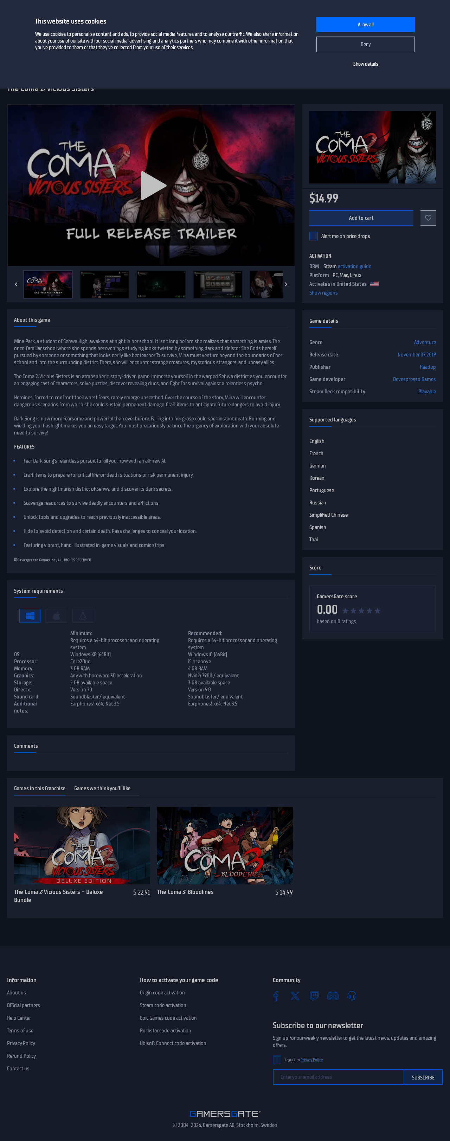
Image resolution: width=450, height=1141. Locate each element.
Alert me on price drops (345, 236)
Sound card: (26, 696)
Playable (427, 391)
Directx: (22, 689)
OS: (17, 654)
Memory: (23, 668)
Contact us (18, 1068)
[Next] (286, 284)
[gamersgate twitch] (313, 995)
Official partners (23, 1005)
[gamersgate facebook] (275, 995)
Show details (365, 64)
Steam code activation (163, 1005)
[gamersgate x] (294, 995)
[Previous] (16, 284)
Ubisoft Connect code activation (173, 1043)
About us (16, 992)
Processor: (26, 661)
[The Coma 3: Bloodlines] (225, 846)
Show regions (323, 292)
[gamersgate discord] (332, 996)
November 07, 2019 (417, 354)
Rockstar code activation (165, 1030)
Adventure (425, 342)
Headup (428, 366)
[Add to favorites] (428, 218)
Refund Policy (21, 1055)
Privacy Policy (21, 1043)
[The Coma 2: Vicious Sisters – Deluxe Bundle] (82, 846)
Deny (366, 44)
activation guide (354, 266)
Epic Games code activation (168, 1017)
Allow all (366, 24)
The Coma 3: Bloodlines (185, 892)
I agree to (304, 1060)
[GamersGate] (225, 1118)
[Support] (351, 995)
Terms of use (20, 1030)
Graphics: (24, 675)
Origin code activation (162, 992)
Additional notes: (25, 707)
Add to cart (361, 217)
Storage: (23, 682)
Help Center (19, 1017)
